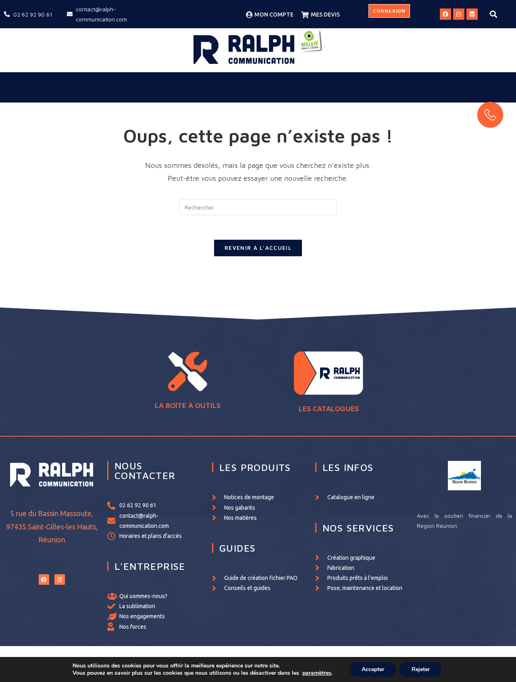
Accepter (373, 669)
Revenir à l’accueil (258, 248)
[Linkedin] (472, 14)
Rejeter (421, 669)
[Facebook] (445, 14)
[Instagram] (458, 14)
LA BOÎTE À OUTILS (188, 405)
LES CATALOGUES (329, 408)
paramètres (316, 673)
